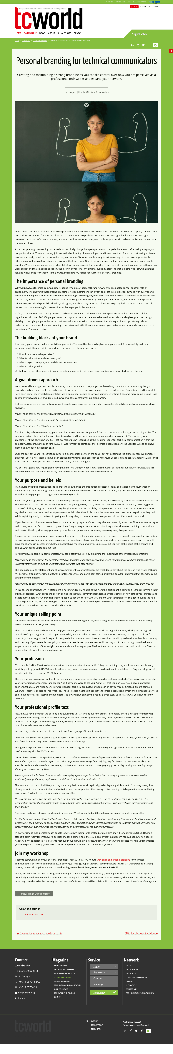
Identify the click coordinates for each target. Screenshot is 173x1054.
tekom (128, 965)
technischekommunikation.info (140, 993)
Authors (66, 33)
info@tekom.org (26, 992)
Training (131, 2)
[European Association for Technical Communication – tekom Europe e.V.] (154, 3)
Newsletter (99, 992)
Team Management (40, 41)
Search (78, 33)
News (42, 33)
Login (135, 7)
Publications (141, 2)
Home (18, 33)
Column (57, 997)
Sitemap (98, 984)
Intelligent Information (64, 973)
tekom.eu (109, 2)
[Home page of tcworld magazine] (48, 28)
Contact (156, 7)
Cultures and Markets (64, 969)
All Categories (60, 965)
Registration (145, 7)
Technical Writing (62, 981)
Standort (22, 998)
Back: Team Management (35, 893)
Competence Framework (136, 977)
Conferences (120, 2)
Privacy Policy (97, 1025)
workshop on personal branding (113, 859)
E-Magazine (30, 33)
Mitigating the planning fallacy (141, 933)
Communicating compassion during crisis (39, 933)
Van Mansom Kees (102, 92)
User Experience (61, 989)
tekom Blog (131, 973)
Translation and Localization (67, 985)
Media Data (96, 1029)
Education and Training (64, 993)
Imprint (94, 1021)
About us (53, 33)
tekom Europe (132, 969)
